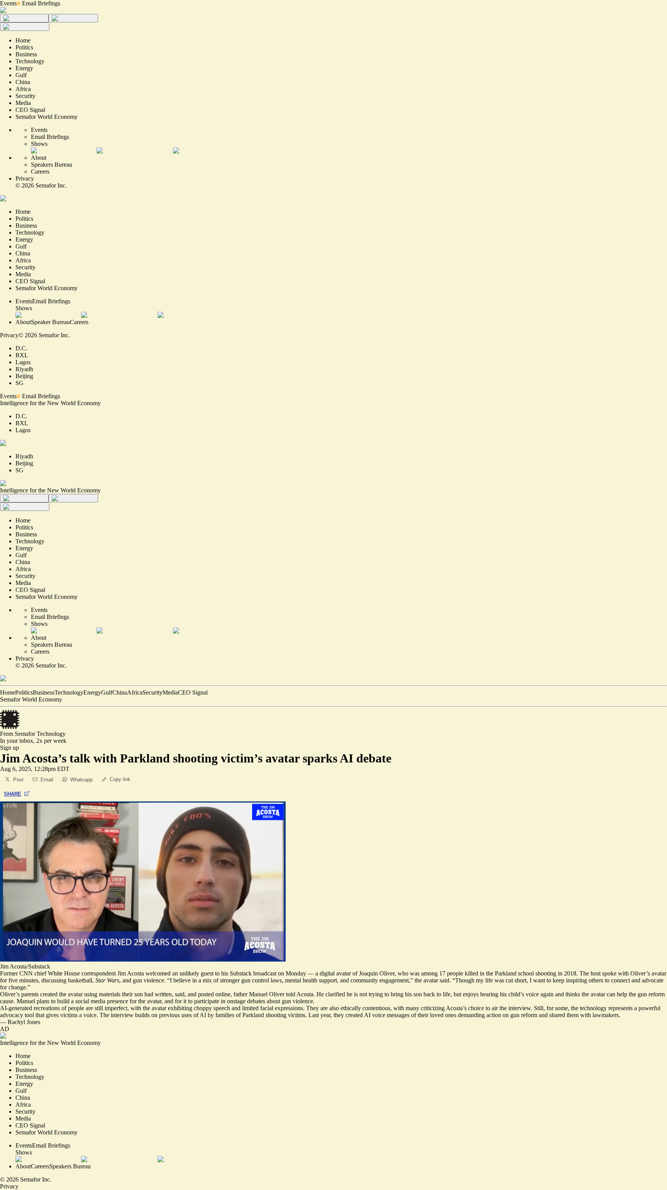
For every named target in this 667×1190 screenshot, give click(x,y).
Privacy (24, 178)
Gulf (106, 692)
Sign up (9, 747)
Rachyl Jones (24, 1022)
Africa (134, 692)
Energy (92, 692)
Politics (24, 692)
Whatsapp (81, 780)
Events (8, 3)
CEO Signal (193, 692)
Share (12, 794)
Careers (40, 171)
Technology (68, 692)
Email (47, 780)
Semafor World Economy (31, 699)
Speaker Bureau (50, 322)
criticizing (433, 1008)
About (38, 157)
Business (43, 692)
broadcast (264, 973)
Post (18, 780)
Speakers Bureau (51, 164)
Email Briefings (41, 3)
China (119, 692)
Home (7, 692)
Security (152, 692)
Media (170, 692)
